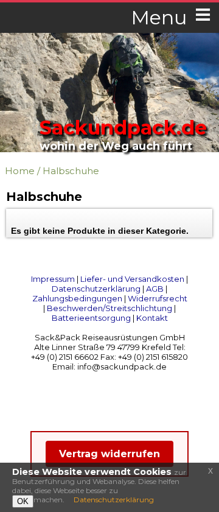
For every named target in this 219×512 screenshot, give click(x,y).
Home (20, 171)
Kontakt (152, 318)
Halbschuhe (71, 171)
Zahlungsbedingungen (77, 298)
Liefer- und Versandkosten (132, 279)
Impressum (53, 279)
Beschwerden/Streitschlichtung (109, 308)
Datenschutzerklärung (96, 288)
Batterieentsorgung (91, 318)
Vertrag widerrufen (109, 454)
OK (23, 501)
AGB (155, 288)
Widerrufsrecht (157, 298)
